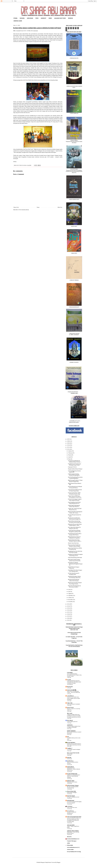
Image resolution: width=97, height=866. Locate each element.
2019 (68, 616)
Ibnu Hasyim (70, 686)
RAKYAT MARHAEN (71, 730)
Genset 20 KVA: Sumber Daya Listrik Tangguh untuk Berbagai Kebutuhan (73, 698)
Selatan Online (70, 849)
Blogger (58, 862)
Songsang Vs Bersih (72, 467)
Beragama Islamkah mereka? (73, 797)
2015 (68, 608)
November (70, 599)
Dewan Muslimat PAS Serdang (74, 851)
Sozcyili (69, 679)
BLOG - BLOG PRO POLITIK (73, 752)
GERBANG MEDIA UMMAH (73, 830)
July (69, 591)
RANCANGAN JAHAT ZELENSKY (73, 704)
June (69, 589)
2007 (68, 439)
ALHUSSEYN (69, 725)
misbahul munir (70, 800)
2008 (68, 441)
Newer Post (16, 207)
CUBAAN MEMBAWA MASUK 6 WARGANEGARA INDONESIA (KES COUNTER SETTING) (74, 682)
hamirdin (69, 757)
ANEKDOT (43, 18)
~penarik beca (70, 695)
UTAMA (15, 18)
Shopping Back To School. (72, 782)
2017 (68, 612)
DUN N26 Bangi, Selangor (73, 785)
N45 (68, 736)
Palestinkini (70, 672)
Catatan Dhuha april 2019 (72, 721)
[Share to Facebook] (38, 165)
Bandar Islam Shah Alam (73, 543)
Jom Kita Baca (70, 760)
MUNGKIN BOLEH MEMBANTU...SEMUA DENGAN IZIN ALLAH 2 (73, 769)
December (70, 601)
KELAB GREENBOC (71, 742)
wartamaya (69, 806)
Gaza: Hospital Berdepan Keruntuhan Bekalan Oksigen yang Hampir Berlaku (74, 675)
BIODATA (22, 18)
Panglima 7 (69, 748)
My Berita (69, 836)
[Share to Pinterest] (40, 165)
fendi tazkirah (70, 766)
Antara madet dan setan (72, 807)
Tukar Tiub (69, 702)
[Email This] (34, 165)
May (69, 459)
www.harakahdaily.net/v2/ (73, 838)
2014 (68, 606)
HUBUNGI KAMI (18, 21)
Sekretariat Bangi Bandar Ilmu (74, 816)
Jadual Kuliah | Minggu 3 (72, 792)
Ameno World (70, 707)
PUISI (36, 18)
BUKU (50, 18)
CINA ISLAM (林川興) (71, 690)
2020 (68, 618)
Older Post (60, 207)
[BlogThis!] (36, 165)
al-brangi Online (71, 825)
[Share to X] (37, 165)
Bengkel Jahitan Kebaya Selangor (75, 468)
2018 (68, 614)
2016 (68, 610)
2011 (68, 447)
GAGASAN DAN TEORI (60, 18)
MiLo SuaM (69, 713)
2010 (68, 445)
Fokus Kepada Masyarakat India (75, 557)
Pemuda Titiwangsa (71, 841)
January (70, 451)
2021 (68, 620)
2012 (68, 449)
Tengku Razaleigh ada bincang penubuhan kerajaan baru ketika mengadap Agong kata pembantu (74, 716)
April (69, 457)
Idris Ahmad (70, 720)
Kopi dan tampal (71, 795)
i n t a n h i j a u (70, 810)
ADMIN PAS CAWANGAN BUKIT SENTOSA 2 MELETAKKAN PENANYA (73, 776)
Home (38, 207)
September (70, 595)
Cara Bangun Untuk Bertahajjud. (73, 749)
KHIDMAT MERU (70, 780)
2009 (68, 443)
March (69, 454)
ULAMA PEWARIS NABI (72, 773)
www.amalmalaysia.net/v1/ (73, 847)
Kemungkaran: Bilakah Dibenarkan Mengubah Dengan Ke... (75, 564)
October (70, 597)
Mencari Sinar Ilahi (71, 791)
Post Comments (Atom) (24, 209)
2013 (68, 604)
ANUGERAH (30, 18)
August (69, 593)
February (70, 453)
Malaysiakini (70, 845)
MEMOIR (70, 18)
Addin (68, 843)
